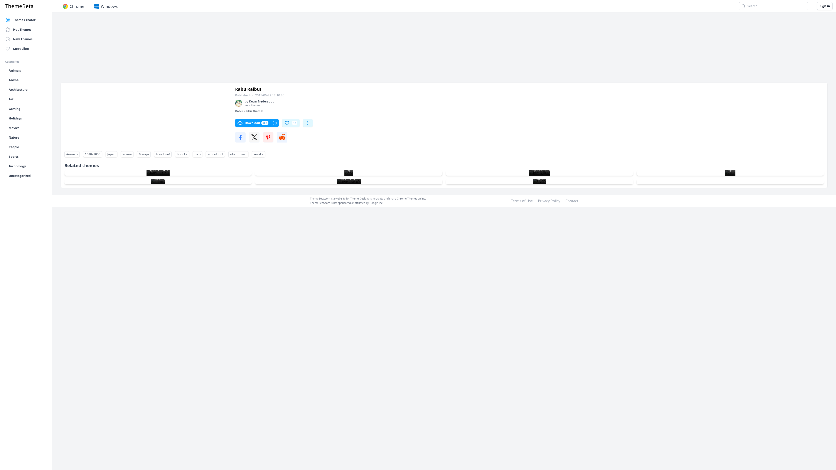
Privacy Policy (549, 200)
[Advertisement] (191, 49)
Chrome (77, 6)
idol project (238, 154)
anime (127, 154)
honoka (182, 154)
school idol (215, 154)
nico (197, 154)
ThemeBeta (19, 6)
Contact (571, 200)
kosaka (258, 154)
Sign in (825, 6)
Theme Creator (24, 20)
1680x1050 (92, 154)
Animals (72, 154)
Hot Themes (22, 29)
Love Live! (163, 154)
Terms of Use (522, 200)
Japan (111, 154)
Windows (109, 6)
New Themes (22, 39)
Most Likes (21, 49)
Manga (144, 154)
